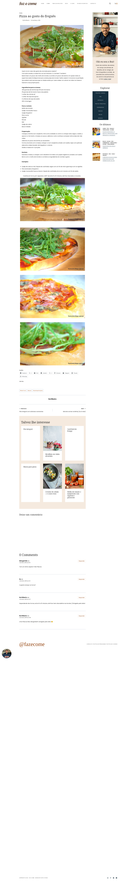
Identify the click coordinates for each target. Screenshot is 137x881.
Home (42, 3)
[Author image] (20, 20)
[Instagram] (107, 878)
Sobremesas (106, 142)
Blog (66, 3)
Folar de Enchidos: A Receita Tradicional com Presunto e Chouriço (110, 133)
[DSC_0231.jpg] (51, 46)
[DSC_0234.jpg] (52, 296)
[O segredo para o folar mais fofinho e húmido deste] (60, 729)
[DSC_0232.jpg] (52, 249)
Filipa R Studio (44, 877)
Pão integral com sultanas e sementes (31, 410)
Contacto (93, 3)
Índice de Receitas (57, 3)
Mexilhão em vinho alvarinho (52, 455)
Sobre (48, 3)
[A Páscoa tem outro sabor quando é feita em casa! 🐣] (77, 711)
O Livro (72, 3)
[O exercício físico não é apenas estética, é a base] (27, 691)
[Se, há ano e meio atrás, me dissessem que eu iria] (110, 724)
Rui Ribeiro (26, 20)
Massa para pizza (29, 467)
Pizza (20, 13)
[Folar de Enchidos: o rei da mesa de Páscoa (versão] (94, 766)
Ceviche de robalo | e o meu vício (52, 493)
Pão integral (28, 429)
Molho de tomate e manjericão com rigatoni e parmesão (74, 495)
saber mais (107, 79)
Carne (104, 128)
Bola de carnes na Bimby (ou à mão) (74, 410)
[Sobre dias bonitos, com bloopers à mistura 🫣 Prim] (43, 675)
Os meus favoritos (82, 3)
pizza (29, 390)
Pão (108, 128)
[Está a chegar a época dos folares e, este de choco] (127, 683)
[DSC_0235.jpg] (52, 343)
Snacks (112, 128)
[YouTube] (116, 878)
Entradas (105, 153)
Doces (108, 141)
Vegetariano (110, 144)
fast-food (23, 390)
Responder (82, 561)
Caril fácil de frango (72, 430)
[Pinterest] (113, 878)
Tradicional (106, 129)
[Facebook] (110, 878)
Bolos (104, 141)
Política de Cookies (111, 644)
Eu (20, 579)
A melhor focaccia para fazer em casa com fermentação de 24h (110, 159)
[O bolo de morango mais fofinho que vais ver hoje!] (10, 695)
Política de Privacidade (99, 644)
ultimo (112, 129)
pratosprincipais (38, 390)
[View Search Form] (110, 3)
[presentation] (52, 438)
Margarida (23, 561)
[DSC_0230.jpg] (52, 199)
